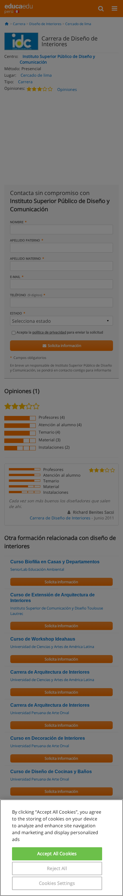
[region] (61, 847)
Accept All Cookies (57, 853)
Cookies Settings (57, 883)
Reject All (57, 868)
